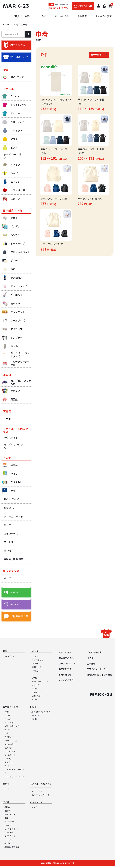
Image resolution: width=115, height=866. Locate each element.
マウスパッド (36, 791)
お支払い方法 (62, 16)
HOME (6, 24)
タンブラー (8, 762)
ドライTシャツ (37, 660)
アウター (35, 674)
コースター (8, 839)
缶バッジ (8, 747)
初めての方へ (65, 652)
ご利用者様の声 (94, 652)
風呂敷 (34, 719)
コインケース (9, 836)
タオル (7, 711)
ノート (7, 789)
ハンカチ (8, 719)
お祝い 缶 (8, 825)
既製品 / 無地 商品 (11, 846)
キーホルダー (9, 744)
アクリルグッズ (10, 740)
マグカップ (8, 758)
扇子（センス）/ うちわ (41, 711)
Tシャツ (34, 656)
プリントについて (67, 663)
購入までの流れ (66, 657)
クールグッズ (9, 755)
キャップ (35, 685)
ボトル (7, 765)
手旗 (6, 818)
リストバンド (36, 696)
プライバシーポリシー (97, 669)
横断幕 (7, 807)
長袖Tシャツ (36, 667)
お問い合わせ (65, 674)
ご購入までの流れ (22, 16)
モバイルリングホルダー (41, 795)
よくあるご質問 (103, 16)
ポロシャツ (35, 663)
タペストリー (9, 814)
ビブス (34, 678)
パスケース (8, 832)
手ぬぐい (35, 715)
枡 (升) (7, 843)
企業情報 (82, 16)
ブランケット (9, 751)
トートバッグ (9, 722)
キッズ (34, 807)
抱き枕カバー (9, 737)
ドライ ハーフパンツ (39, 681)
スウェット (35, 670)
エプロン (35, 692)
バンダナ (8, 715)
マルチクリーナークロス (14, 776)
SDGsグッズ (9, 656)
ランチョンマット (11, 828)
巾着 (6, 733)
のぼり (7, 810)
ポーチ (7, 729)
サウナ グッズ (10, 821)
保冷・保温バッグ (11, 726)
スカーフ (34, 699)
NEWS (43, 16)
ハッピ (34, 688)
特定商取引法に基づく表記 (99, 674)
